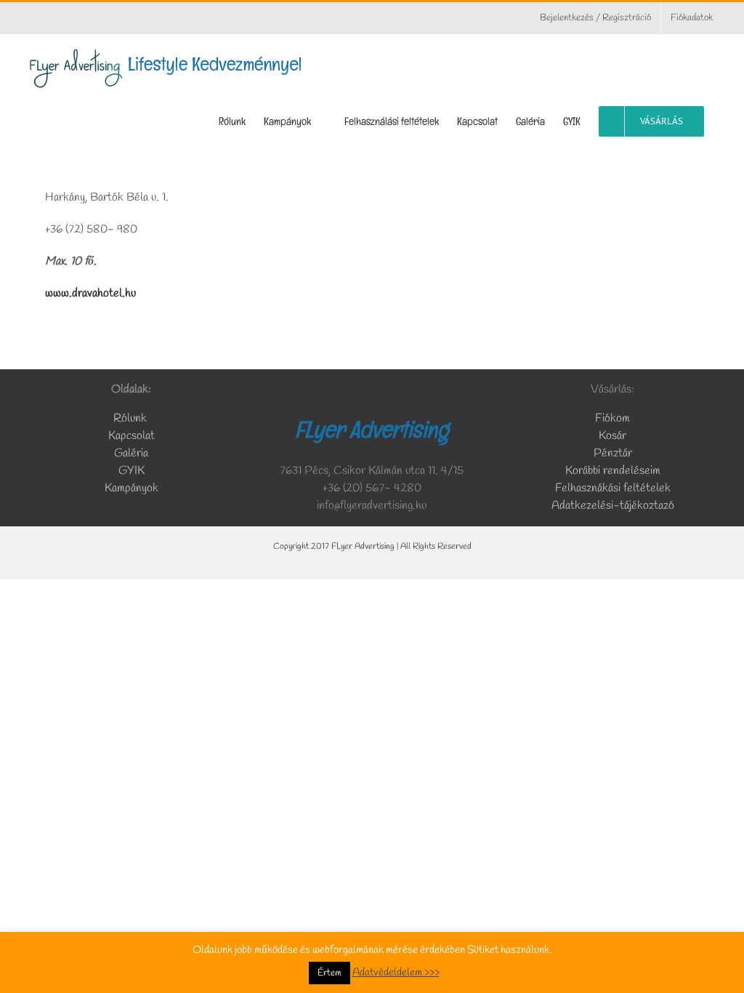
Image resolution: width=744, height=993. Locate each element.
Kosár (612, 435)
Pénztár (613, 453)
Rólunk (131, 418)
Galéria (131, 453)
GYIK (131, 470)
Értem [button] (329, 973)
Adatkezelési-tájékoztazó (612, 505)
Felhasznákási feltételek (613, 488)
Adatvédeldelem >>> (396, 972)
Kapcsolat (131, 435)
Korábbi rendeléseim (612, 470)
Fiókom (612, 418)
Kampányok (131, 488)
